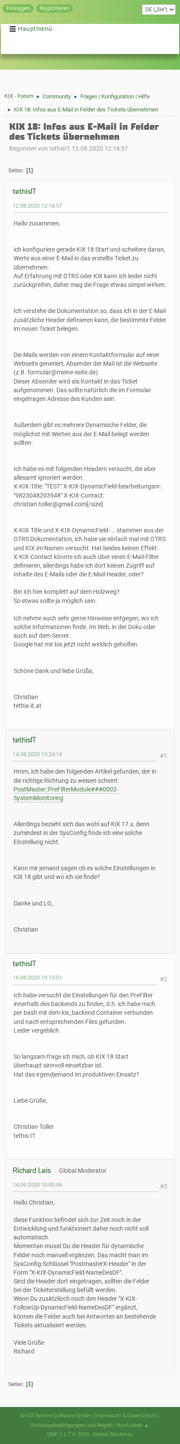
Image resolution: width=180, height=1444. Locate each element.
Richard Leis (32, 1170)
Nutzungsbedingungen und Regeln (72, 1425)
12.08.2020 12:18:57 (37, 205)
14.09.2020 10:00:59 (37, 1184)
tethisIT (24, 191)
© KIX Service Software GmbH (56, 1416)
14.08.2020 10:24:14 (37, 754)
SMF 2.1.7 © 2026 (68, 1434)
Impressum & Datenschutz (126, 1416)
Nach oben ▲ (133, 1425)
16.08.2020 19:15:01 (37, 977)
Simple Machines (112, 1434)
